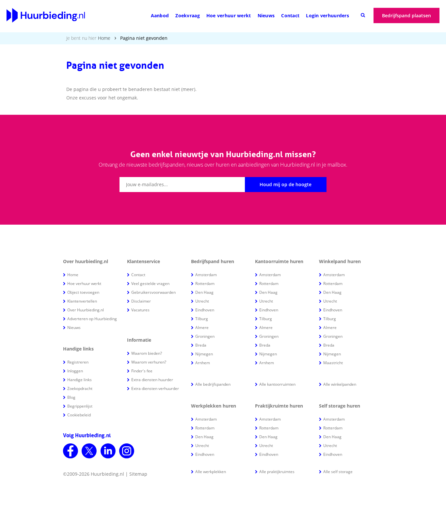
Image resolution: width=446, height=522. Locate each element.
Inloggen (75, 371)
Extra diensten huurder (152, 379)
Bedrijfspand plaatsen (406, 15)
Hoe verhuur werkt (228, 15)
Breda (200, 345)
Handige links (79, 379)
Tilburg (201, 318)
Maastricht (333, 362)
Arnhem (202, 362)
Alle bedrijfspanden (213, 384)
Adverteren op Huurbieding (92, 318)
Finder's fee (141, 371)
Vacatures (140, 310)
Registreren (77, 362)
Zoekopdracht (79, 388)
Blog (71, 397)
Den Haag (204, 292)
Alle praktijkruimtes (277, 471)
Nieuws (266, 15)
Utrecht (202, 301)
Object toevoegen (83, 292)
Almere (202, 327)
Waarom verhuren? (148, 362)
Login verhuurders (327, 15)
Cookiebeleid (79, 415)
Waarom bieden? (146, 353)
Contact (290, 15)
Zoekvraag (187, 15)
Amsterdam (206, 274)
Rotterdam (205, 283)
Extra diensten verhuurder (155, 388)
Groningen (205, 336)
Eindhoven (204, 310)
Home (104, 38)
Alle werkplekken (210, 471)
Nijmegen (204, 354)
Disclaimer (141, 301)
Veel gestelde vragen (150, 283)
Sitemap (138, 474)
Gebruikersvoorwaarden (153, 292)
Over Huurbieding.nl (85, 310)
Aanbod (160, 15)
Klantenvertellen (82, 301)
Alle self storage (338, 471)
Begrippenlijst (79, 406)
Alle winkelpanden (339, 384)
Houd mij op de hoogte (285, 184)
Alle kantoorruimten (277, 384)
